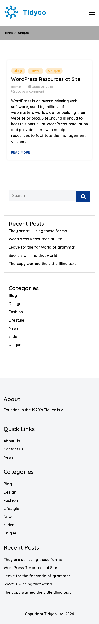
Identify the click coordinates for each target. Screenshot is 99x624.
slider (14, 336)
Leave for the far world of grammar (42, 247)
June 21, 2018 (42, 86)
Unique (54, 70)
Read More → (22, 152)
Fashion (16, 311)
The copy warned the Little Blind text (42, 263)
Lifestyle (16, 320)
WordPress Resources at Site (45, 79)
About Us (12, 440)
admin (16, 86)
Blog (18, 70)
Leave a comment (30, 91)
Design (15, 303)
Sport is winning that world (33, 255)
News (35, 70)
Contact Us (14, 449)
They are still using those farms (38, 230)
